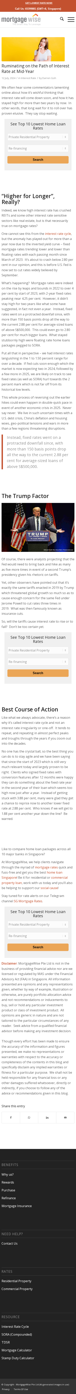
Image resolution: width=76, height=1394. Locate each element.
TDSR (6, 1342)
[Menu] (69, 19)
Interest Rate (28, 78)
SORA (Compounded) (17, 1334)
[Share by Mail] (65, 1117)
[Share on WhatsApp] (29, 1117)
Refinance (9, 1198)
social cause (49, 888)
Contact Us (10, 1243)
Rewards (8, 1182)
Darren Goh (49, 78)
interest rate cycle (58, 234)
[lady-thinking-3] (33, 49)
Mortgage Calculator (17, 1350)
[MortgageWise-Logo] (31, 19)
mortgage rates (46, 867)
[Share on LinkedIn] (47, 1117)
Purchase (8, 1190)
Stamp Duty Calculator (18, 1358)
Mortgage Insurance (17, 1206)
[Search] (60, 19)
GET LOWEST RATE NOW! (38, 3)
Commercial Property (17, 1289)
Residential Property (16, 1281)
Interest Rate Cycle (15, 1326)
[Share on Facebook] (11, 1117)
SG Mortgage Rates (28, 901)
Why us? (8, 1174)
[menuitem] (38, 3)
